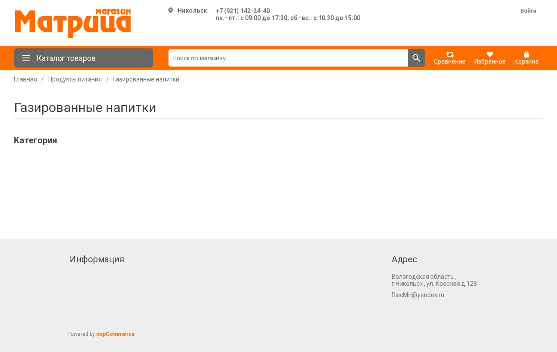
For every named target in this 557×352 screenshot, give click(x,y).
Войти (528, 11)
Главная (25, 79)
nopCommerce (115, 334)
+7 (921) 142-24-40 (243, 10)
